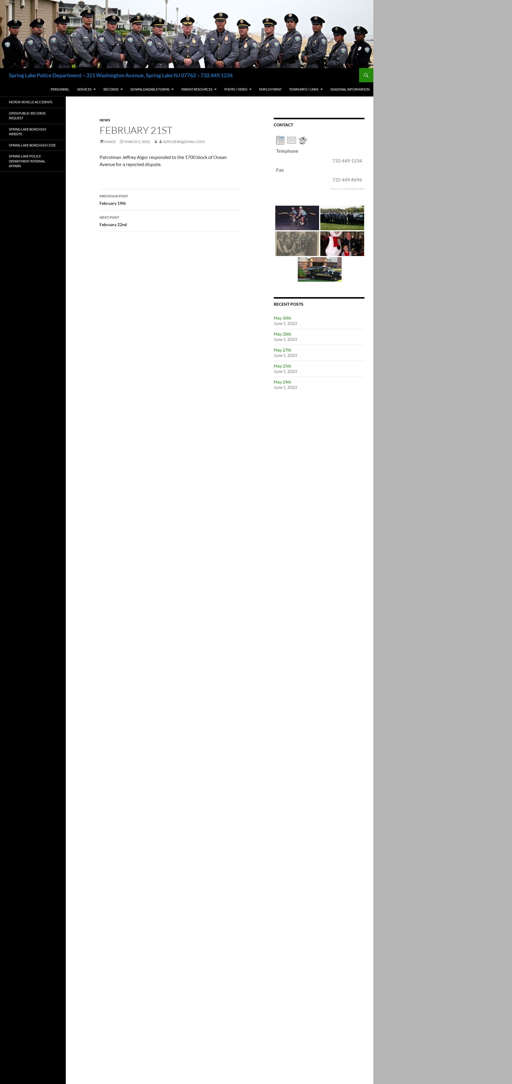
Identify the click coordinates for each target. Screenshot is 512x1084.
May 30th (282, 317)
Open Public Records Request (27, 115)
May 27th (282, 349)
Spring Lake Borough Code (32, 145)
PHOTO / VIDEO (235, 89)
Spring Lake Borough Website (27, 131)
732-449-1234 (347, 160)
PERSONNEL (60, 89)
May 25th (282, 365)
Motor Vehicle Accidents (30, 102)
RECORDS (111, 89)
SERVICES (84, 89)
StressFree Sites (356, 188)
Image (110, 141)
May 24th (282, 381)
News (105, 120)
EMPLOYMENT (270, 89)
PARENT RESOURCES (196, 89)
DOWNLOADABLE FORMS (149, 89)
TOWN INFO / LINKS (304, 89)
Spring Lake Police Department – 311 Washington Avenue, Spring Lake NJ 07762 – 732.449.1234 (121, 75)
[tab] (280, 140)
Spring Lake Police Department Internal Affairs (27, 161)
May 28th (282, 333)
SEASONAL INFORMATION (349, 89)
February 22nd (113, 221)
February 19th (114, 200)
